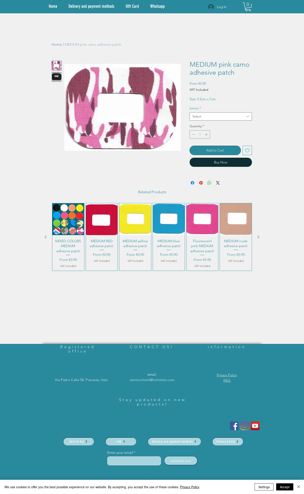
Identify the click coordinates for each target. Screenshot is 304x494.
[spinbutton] (200, 134)
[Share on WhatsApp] (209, 183)
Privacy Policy (227, 375)
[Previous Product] (45, 237)
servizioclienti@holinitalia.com (152, 380)
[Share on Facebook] (192, 183)
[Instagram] (244, 425)
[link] (248, 6)
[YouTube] (255, 425)
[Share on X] (218, 183)
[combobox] (221, 116)
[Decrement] (193, 134)
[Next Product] (258, 237)
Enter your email (120, 452)
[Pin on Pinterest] (201, 183)
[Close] (298, 486)
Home (57, 44)
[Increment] (206, 134)
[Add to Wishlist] (247, 150)
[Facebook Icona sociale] (234, 425)
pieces (195, 108)
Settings (264, 487)
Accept (285, 487)
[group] (152, 237)
